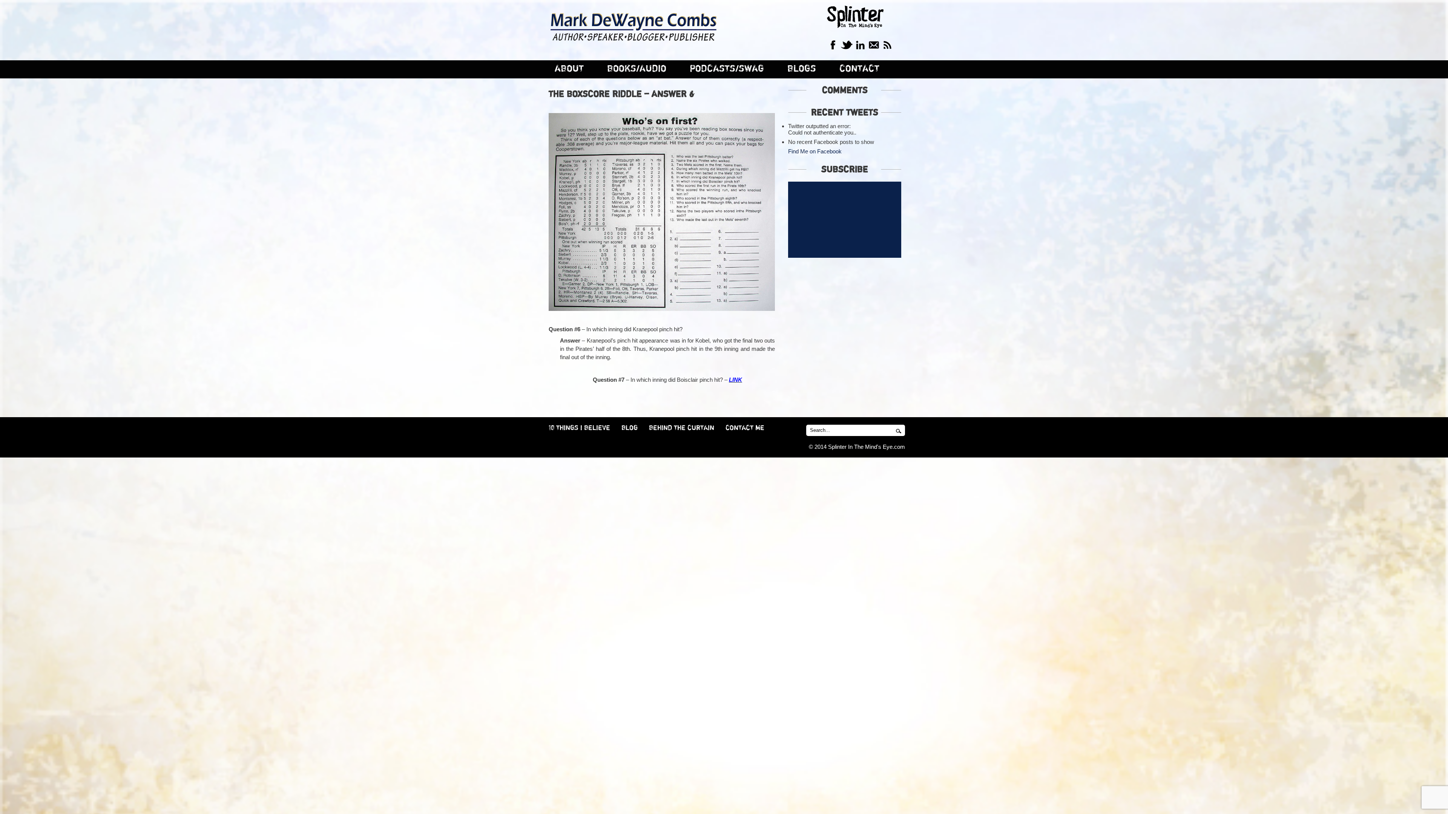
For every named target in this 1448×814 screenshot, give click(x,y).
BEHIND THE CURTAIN (681, 428)
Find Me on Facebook (815, 151)
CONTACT (859, 68)
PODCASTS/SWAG (727, 68)
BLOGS (801, 68)
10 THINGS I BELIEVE (579, 428)
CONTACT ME (745, 428)
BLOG (629, 428)
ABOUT (569, 68)
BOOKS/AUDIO (636, 68)
